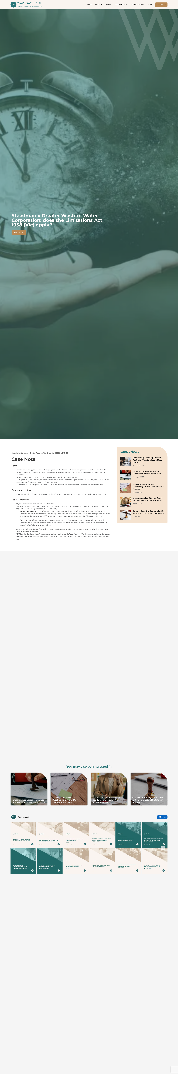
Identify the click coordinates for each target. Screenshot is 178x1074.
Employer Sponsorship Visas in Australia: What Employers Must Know (147, 460)
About (97, 5)
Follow (164, 817)
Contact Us (161, 5)
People (108, 5)
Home (89, 5)
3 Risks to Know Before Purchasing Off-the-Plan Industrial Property (148, 486)
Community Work (137, 5)
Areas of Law (119, 5)
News (150, 5)
